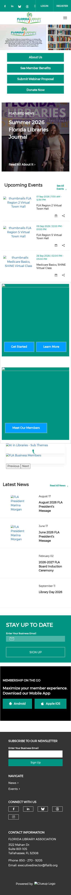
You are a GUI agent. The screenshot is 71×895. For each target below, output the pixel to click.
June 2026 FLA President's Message (49, 536)
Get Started (19, 346)
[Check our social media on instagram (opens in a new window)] (13, 817)
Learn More (51, 346)
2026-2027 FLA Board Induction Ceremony (50, 566)
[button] (63, 216)
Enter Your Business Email (21, 633)
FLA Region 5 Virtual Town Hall (52, 236)
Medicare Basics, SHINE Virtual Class (52, 266)
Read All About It (21, 164)
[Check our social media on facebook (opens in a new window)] (5, 7)
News (12, 783)
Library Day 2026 (50, 592)
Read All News (58, 485)
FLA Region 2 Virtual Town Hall (52, 207)
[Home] (29, 18)
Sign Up (35, 652)
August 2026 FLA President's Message (51, 506)
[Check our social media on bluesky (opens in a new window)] (21, 7)
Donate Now (36, 90)
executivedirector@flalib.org (38, 865)
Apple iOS (53, 703)
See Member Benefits (35, 68)
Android (20, 703)
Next (25, 466)
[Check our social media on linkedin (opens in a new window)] (13, 7)
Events (13, 789)
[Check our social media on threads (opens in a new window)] (28, 7)
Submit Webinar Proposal (35, 79)
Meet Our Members (26, 428)
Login (44, 5)
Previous (13, 466)
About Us (35, 57)
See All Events (60, 187)
